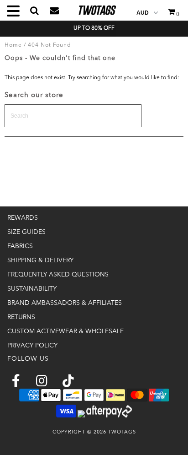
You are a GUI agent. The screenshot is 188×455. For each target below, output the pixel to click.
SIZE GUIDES (26, 232)
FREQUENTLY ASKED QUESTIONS (58, 274)
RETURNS (21, 317)
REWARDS (22, 218)
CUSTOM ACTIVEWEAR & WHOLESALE (65, 331)
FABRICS (20, 246)
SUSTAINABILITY (32, 289)
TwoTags (122, 432)
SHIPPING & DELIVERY (40, 260)
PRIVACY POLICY (32, 345)
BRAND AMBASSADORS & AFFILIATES (64, 303)
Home (13, 45)
